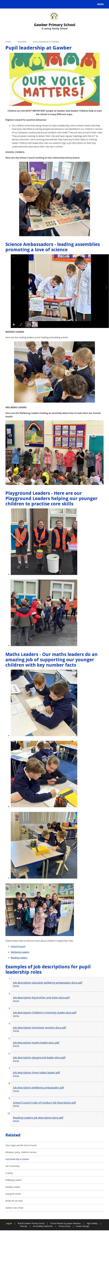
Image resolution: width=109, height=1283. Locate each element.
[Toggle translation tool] (13, 4)
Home (8, 42)
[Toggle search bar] (5, 4)
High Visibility (92, 1223)
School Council (18, 946)
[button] (16, 287)
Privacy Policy (64, 1226)
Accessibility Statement (43, 1226)
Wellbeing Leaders (20, 952)
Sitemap (23, 1226)
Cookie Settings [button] (82, 1226)
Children (22, 42)
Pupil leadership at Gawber (46, 42)
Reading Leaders (19, 957)
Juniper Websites (73, 1223)
